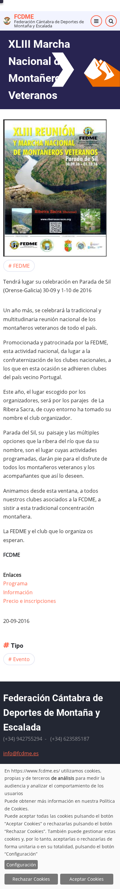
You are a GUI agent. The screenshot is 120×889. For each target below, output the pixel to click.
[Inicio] (7, 20)
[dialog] (60, 826)
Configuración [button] (21, 865)
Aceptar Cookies (86, 879)
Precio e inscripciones (29, 600)
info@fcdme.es (21, 753)
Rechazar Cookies (31, 879)
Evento (21, 659)
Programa (15, 583)
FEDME (21, 265)
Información (18, 592)
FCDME (24, 16)
